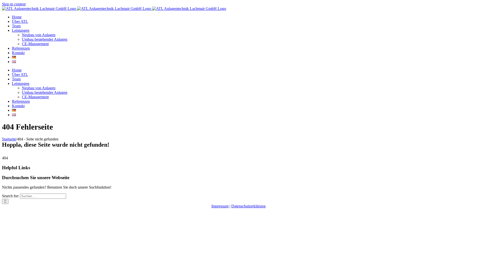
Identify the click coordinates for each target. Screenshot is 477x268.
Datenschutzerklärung (248, 206)
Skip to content (14, 4)
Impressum (220, 206)
